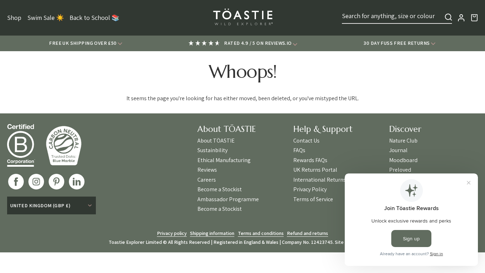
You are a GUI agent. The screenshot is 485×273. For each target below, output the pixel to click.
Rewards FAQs (310, 160)
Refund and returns (307, 233)
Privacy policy (172, 233)
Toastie (242, 18)
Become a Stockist (219, 189)
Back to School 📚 (94, 18)
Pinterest (56, 181)
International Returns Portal (328, 179)
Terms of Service (313, 199)
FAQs (299, 150)
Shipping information (212, 233)
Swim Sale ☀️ (45, 18)
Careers (206, 179)
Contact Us (306, 140)
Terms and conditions (261, 233)
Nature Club (403, 140)
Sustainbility (212, 150)
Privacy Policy (310, 189)
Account (461, 17)
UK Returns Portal (315, 169)
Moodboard (403, 160)
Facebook (16, 181)
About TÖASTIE (216, 140)
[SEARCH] (448, 17)
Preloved (400, 169)
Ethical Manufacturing (224, 160)
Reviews (207, 169)
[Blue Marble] (69, 145)
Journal (398, 150)
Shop (14, 18)
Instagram (36, 181)
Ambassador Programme (228, 199)
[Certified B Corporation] (26, 145)
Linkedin (77, 181)
